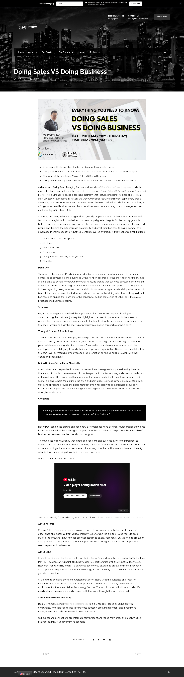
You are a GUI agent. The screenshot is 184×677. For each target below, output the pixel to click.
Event (37, 79)
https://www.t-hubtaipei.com (60, 558)
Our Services (48, 52)
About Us (32, 52)
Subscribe (135, 4)
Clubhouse (137, 517)
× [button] (180, 4)
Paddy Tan (48, 171)
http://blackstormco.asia (77, 604)
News (82, 52)
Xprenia (47, 167)
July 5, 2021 (22, 79)
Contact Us (162, 17)
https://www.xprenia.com (61, 530)
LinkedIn (101, 517)
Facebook (112, 517)
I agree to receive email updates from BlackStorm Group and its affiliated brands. (107, 4)
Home (21, 52)
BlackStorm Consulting (90, 171)
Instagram (124, 517)
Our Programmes (67, 52)
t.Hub (59, 167)
